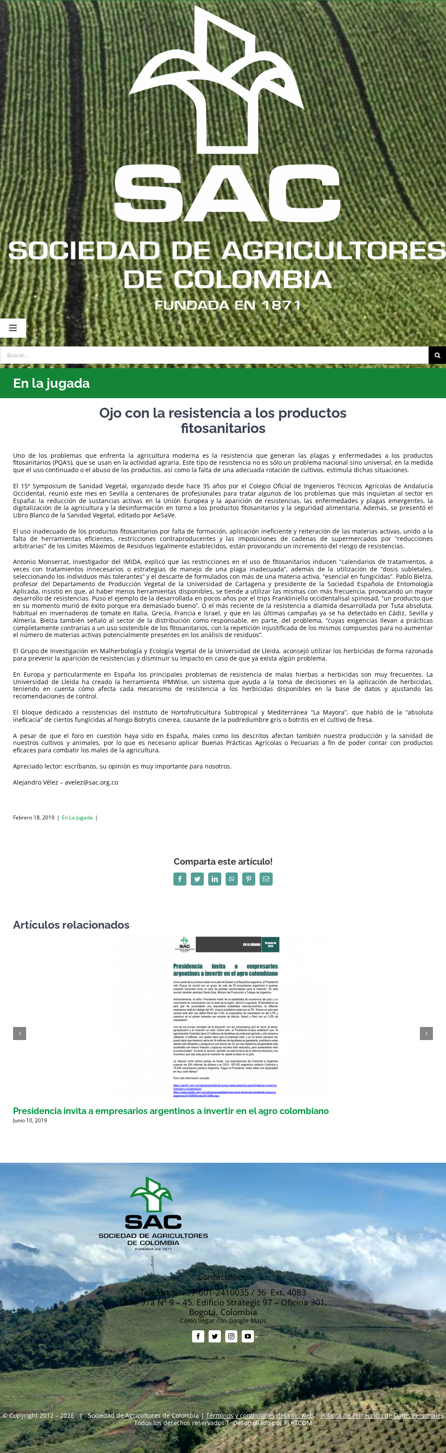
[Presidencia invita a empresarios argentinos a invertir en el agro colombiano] (223, 938)
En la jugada (77, 817)
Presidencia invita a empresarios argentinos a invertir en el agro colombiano (171, 1111)
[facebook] (198, 1336)
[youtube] (248, 1336)
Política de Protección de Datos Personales (382, 1415)
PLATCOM (298, 1423)
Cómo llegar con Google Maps (223, 1320)
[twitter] (215, 1336)
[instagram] (231, 1336)
